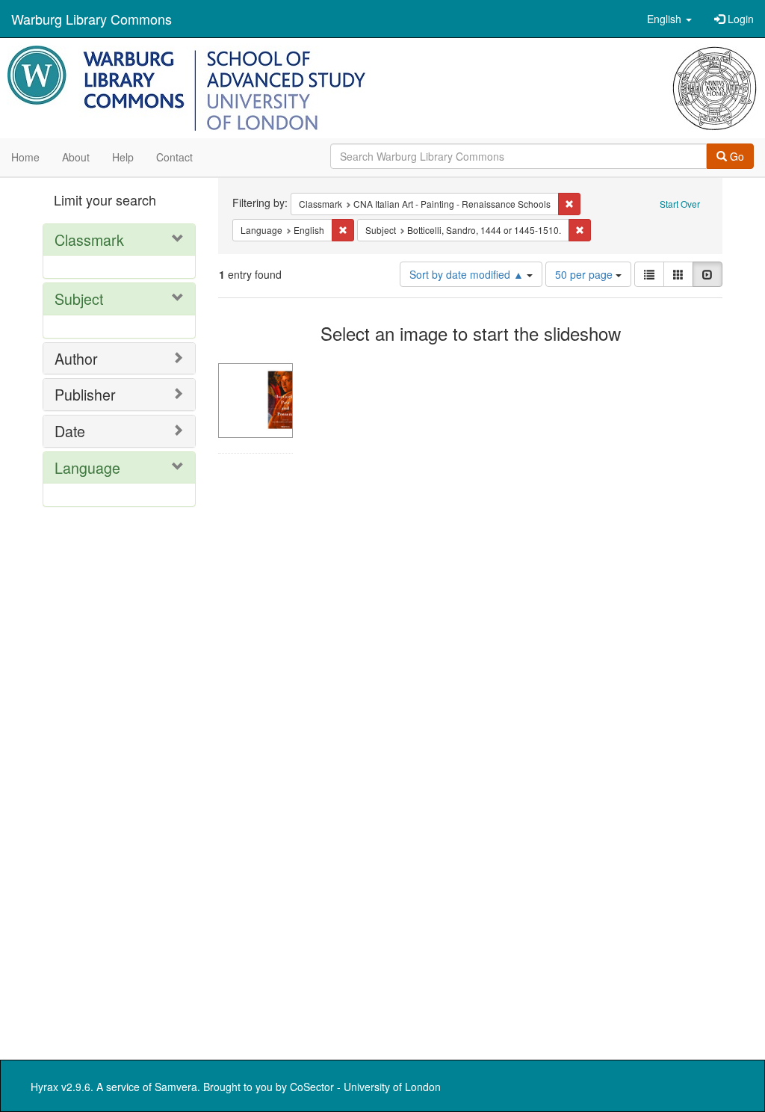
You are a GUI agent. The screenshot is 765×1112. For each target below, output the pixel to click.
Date (70, 431)
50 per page (585, 274)
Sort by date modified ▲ (468, 274)
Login (739, 18)
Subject (79, 298)
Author (76, 358)
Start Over (680, 203)
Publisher (85, 394)
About (76, 156)
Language (87, 467)
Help (123, 156)
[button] (669, 18)
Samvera (176, 1086)
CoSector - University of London (365, 1086)
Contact (174, 156)
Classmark (89, 239)
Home (25, 156)
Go (735, 156)
